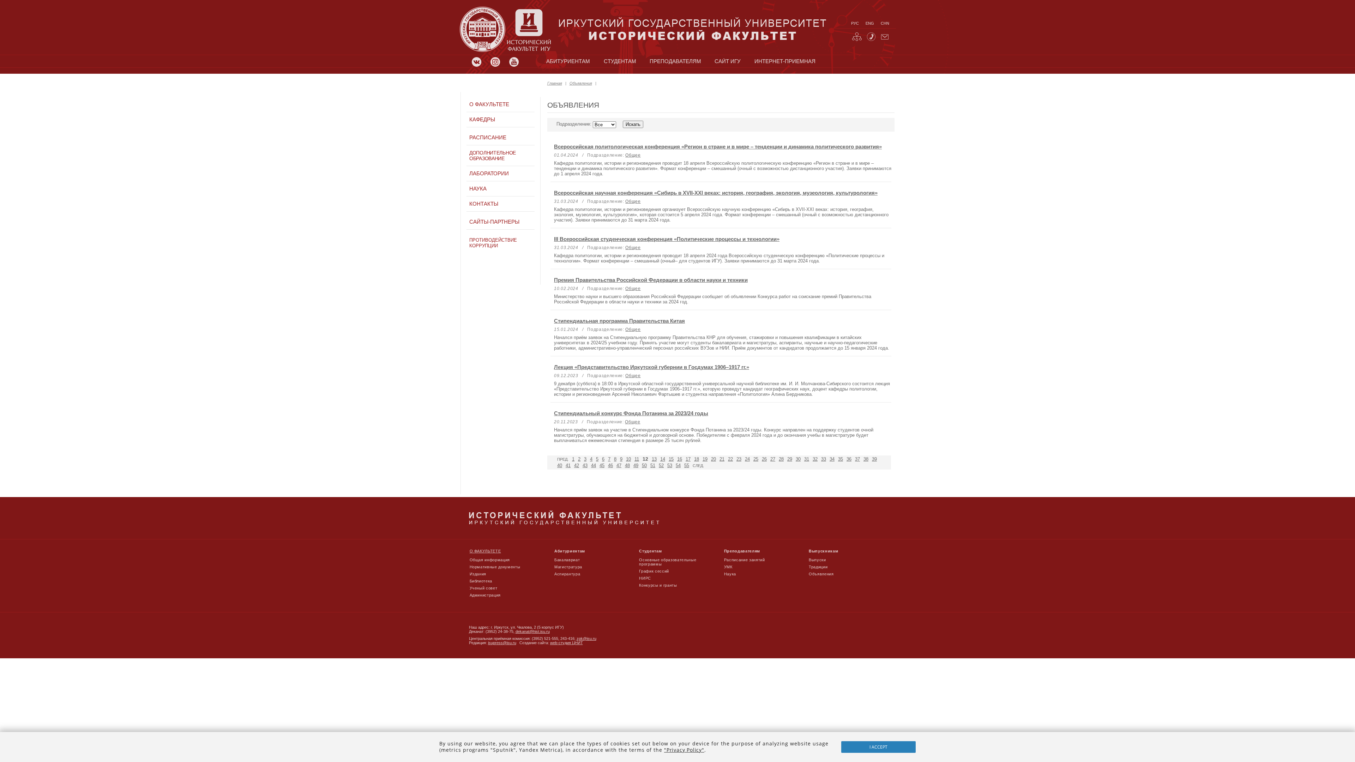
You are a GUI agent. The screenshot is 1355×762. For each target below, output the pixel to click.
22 (730, 459)
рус (855, 23)
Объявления (581, 83)
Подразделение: (574, 124)
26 (764, 459)
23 (738, 459)
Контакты (483, 204)
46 (610, 465)
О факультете (489, 104)
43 (585, 465)
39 (874, 459)
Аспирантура (567, 574)
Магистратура (568, 567)
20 (713, 459)
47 (618, 465)
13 (654, 459)
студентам (620, 61)
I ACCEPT (878, 747)
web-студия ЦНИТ (566, 643)
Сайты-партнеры (494, 222)
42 (576, 465)
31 (806, 459)
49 (635, 465)
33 (823, 459)
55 (686, 465)
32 (815, 459)
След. (698, 466)
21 (721, 459)
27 (772, 459)
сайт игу (728, 61)
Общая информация (490, 560)
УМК (728, 567)
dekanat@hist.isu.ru (533, 631)
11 (636, 459)
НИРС (645, 578)
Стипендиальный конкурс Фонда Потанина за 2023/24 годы (631, 413)
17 (688, 459)
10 (628, 459)
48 (627, 465)
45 (602, 465)
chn (885, 23)
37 (857, 459)
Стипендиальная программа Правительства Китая (619, 321)
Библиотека (481, 581)
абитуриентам (568, 61)
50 (644, 465)
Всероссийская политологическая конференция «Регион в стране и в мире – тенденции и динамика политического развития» (718, 147)
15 (671, 459)
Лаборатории (489, 173)
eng (870, 23)
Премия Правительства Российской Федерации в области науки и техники (651, 280)
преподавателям (675, 61)
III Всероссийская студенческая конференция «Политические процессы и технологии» (666, 239)
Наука (478, 189)
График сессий (654, 571)
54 (678, 465)
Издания (478, 574)
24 (747, 459)
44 (593, 465)
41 (568, 465)
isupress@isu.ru (502, 643)
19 (705, 459)
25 (755, 459)
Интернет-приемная (784, 61)
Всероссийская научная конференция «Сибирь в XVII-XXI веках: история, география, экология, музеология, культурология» (716, 193)
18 (696, 459)
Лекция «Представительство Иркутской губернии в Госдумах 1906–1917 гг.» (651, 367)
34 (832, 459)
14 (662, 459)
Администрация (485, 595)
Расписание (487, 137)
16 (679, 459)
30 (798, 459)
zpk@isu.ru (586, 638)
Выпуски (817, 560)
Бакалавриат (567, 560)
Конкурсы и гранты (658, 585)
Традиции (818, 567)
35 (840, 459)
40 (559, 465)
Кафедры (482, 119)
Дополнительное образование (492, 155)
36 (849, 459)
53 (669, 465)
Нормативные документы (495, 567)
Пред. (562, 459)
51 (652, 465)
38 (865, 459)
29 (789, 459)
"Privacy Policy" (684, 749)
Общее (632, 155)
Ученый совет (484, 588)
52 (661, 465)
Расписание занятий (744, 560)
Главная (554, 83)
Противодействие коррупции (493, 242)
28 (781, 459)
